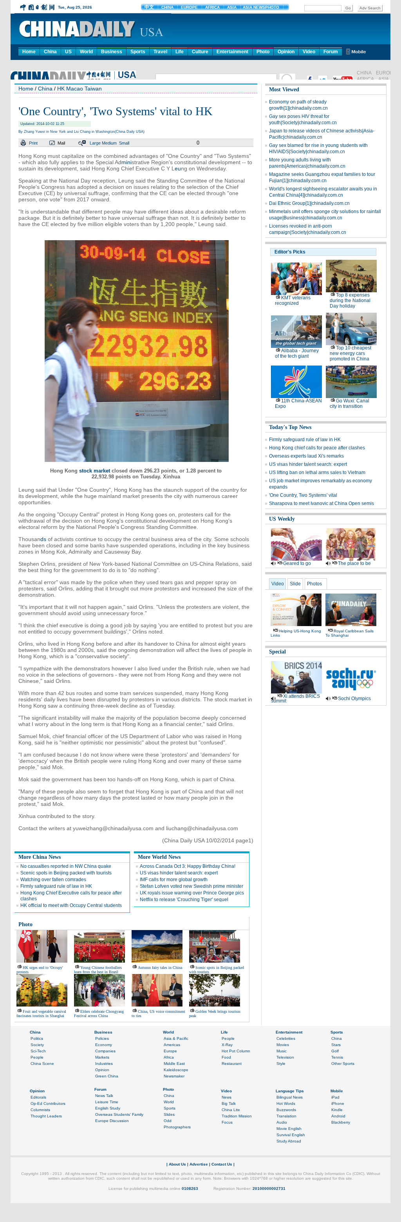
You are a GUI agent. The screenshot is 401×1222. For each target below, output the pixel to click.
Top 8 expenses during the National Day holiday (350, 300)
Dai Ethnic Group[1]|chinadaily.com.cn (309, 203)
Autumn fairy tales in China (160, 967)
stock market (94, 471)
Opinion (286, 51)
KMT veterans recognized (293, 300)
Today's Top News (290, 427)
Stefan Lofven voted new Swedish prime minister (191, 886)
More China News (39, 857)
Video (309, 51)
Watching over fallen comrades (53, 879)
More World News (159, 857)
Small (124, 143)
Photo (262, 51)
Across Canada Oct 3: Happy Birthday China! (187, 866)
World (86, 51)
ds (43, 539)
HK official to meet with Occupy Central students (71, 905)
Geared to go (297, 563)
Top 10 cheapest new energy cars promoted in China (350, 353)
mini (126, 162)
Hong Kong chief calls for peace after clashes (317, 448)
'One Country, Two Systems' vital (303, 495)
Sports (137, 51)
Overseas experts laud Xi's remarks (306, 456)
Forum (330, 51)
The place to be (354, 563)
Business (111, 51)
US (68, 51)
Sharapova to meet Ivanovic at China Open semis (321, 503)
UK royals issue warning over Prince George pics (192, 893)
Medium (109, 143)
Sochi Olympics (354, 698)
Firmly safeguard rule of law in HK (56, 886)
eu (178, 168)
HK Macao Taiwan (79, 88)
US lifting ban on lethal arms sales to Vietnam (317, 472)
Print (33, 143)
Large (95, 143)
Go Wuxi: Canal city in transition (349, 403)
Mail (61, 143)
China (50, 51)
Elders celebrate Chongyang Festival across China (99, 1013)
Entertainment (232, 51)
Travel (160, 51)
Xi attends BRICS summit (295, 698)
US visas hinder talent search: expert (179, 873)
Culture (200, 51)
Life (179, 51)
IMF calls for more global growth (174, 879)
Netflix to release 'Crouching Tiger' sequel (184, 899)
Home (29, 51)
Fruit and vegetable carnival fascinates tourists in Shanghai (41, 1013)
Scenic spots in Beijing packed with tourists (66, 873)
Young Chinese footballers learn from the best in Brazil (98, 969)
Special (277, 652)
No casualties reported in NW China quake (65, 866)
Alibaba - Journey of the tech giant (297, 353)
